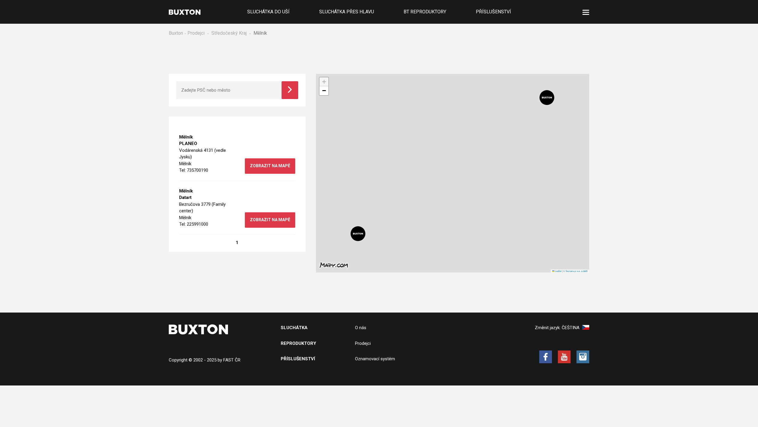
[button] (358, 233)
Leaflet (557, 271)
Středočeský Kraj (229, 33)
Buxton (176, 33)
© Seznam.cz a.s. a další (575, 271)
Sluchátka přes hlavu (346, 12)
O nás (360, 327)
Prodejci (196, 33)
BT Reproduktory (425, 12)
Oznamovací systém (375, 358)
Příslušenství (493, 12)
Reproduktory (298, 343)
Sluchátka (294, 327)
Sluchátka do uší (268, 12)
